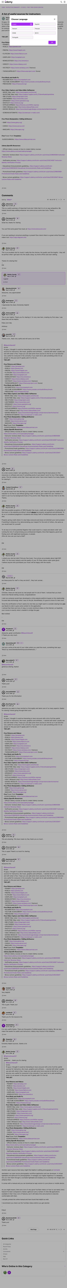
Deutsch (14, 28)
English (14, 24)
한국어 (37, 33)
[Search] (61, 2)
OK (52, 42)
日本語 (14, 33)
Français (37, 28)
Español (37, 24)
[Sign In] (64, 2)
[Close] (55, 19)
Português (15, 37)
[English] (9, 2)
